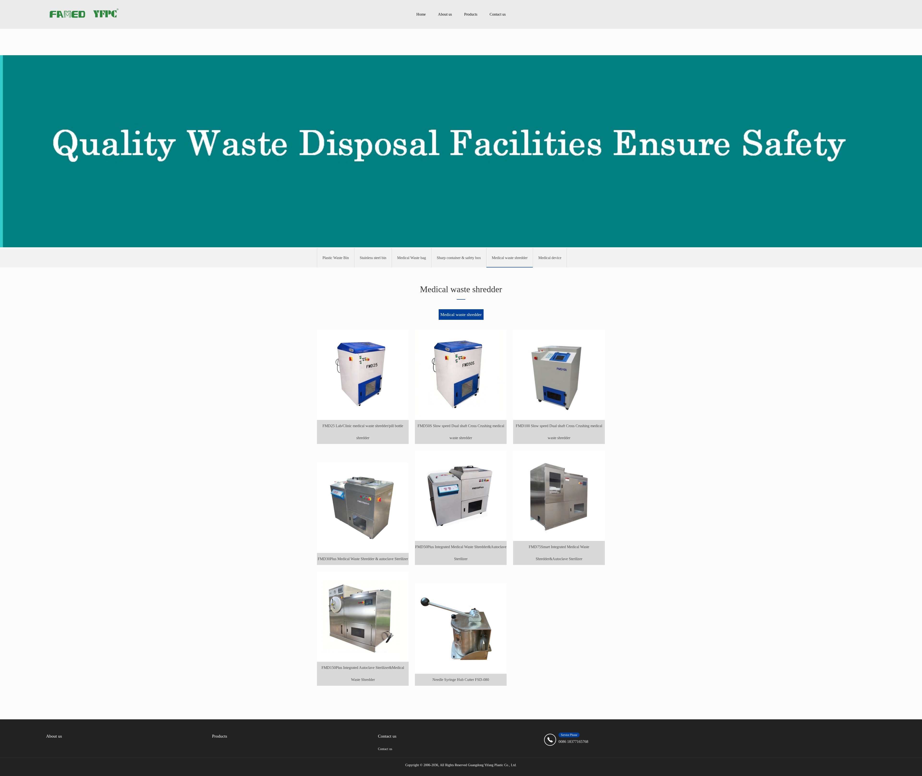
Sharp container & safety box (459, 258)
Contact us (498, 14)
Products (470, 14)
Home (421, 14)
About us (445, 14)
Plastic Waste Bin (335, 258)
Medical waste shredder (510, 258)
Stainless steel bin (373, 258)
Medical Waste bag (411, 258)
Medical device (549, 258)
